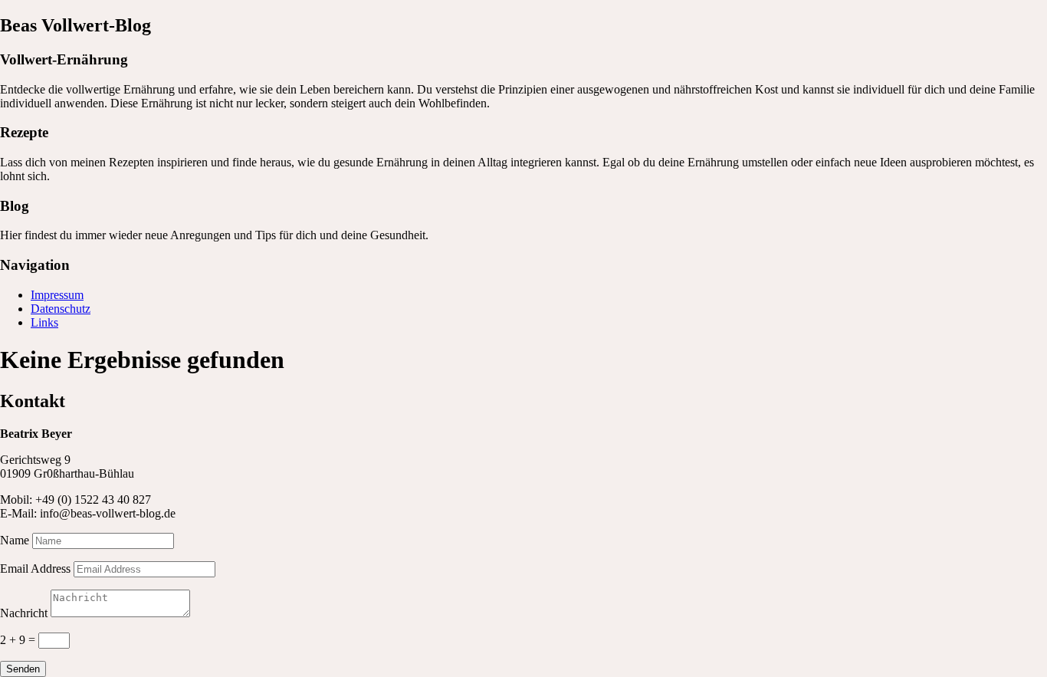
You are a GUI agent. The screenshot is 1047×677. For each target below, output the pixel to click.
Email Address (35, 568)
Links (44, 322)
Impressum (57, 294)
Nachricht (24, 612)
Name (14, 540)
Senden (23, 669)
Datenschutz (60, 308)
